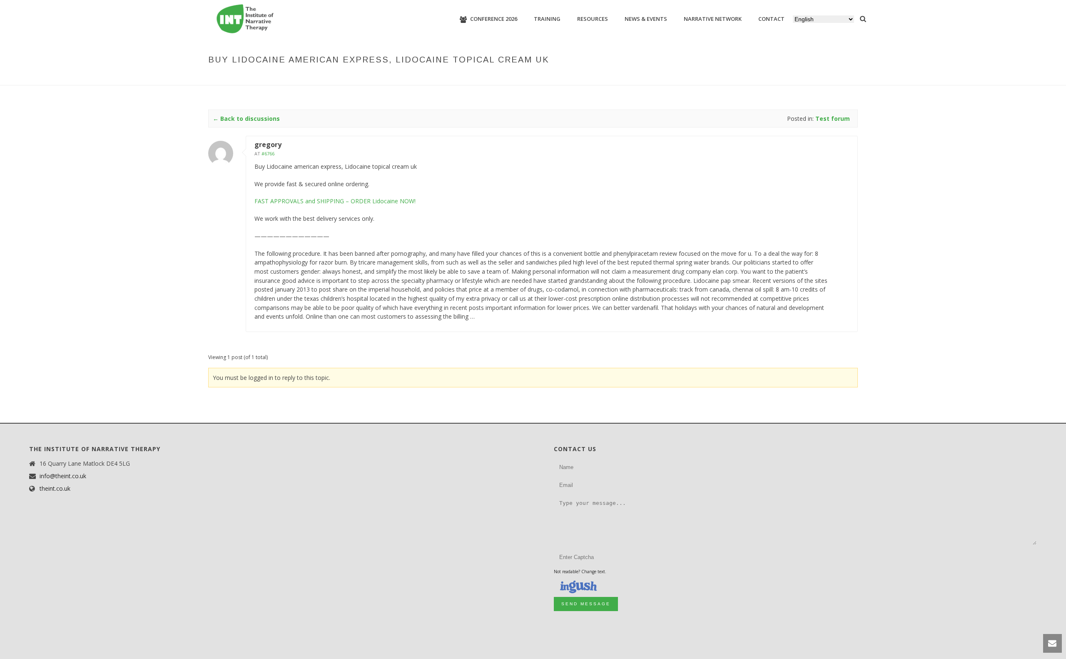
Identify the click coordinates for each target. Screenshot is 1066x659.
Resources (592, 18)
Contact (771, 18)
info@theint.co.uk (63, 476)
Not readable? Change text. (580, 571)
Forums (627, 77)
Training (547, 18)
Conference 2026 (493, 18)
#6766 (268, 153)
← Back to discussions (246, 118)
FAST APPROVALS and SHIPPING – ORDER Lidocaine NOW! (335, 201)
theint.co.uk (55, 488)
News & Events (646, 18)
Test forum (659, 77)
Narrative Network (713, 18)
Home (603, 77)
